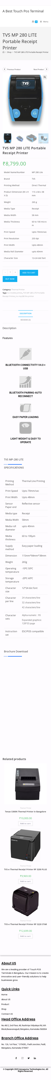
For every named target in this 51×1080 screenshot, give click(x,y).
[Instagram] (22, 1058)
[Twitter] (28, 1058)
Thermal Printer (18, 289)
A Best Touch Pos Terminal (23, 11)
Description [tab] (25, 313)
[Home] (3, 52)
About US (5, 999)
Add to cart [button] (25, 823)
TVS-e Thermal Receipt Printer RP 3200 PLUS (25, 869)
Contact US (7, 1014)
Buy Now (10, 279)
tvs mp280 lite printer (25, 296)
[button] (44, 77)
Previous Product (14, 69)
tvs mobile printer (14, 293)
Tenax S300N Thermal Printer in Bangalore (25, 811)
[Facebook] (16, 1058)
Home (4, 994)
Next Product (39, 69)
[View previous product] (5, 69)
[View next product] (46, 69)
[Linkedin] (35, 1058)
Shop (3, 1009)
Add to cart (29, 272)
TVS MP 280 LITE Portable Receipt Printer (31, 52)
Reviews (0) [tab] (26, 320)
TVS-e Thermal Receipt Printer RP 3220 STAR (25, 924)
